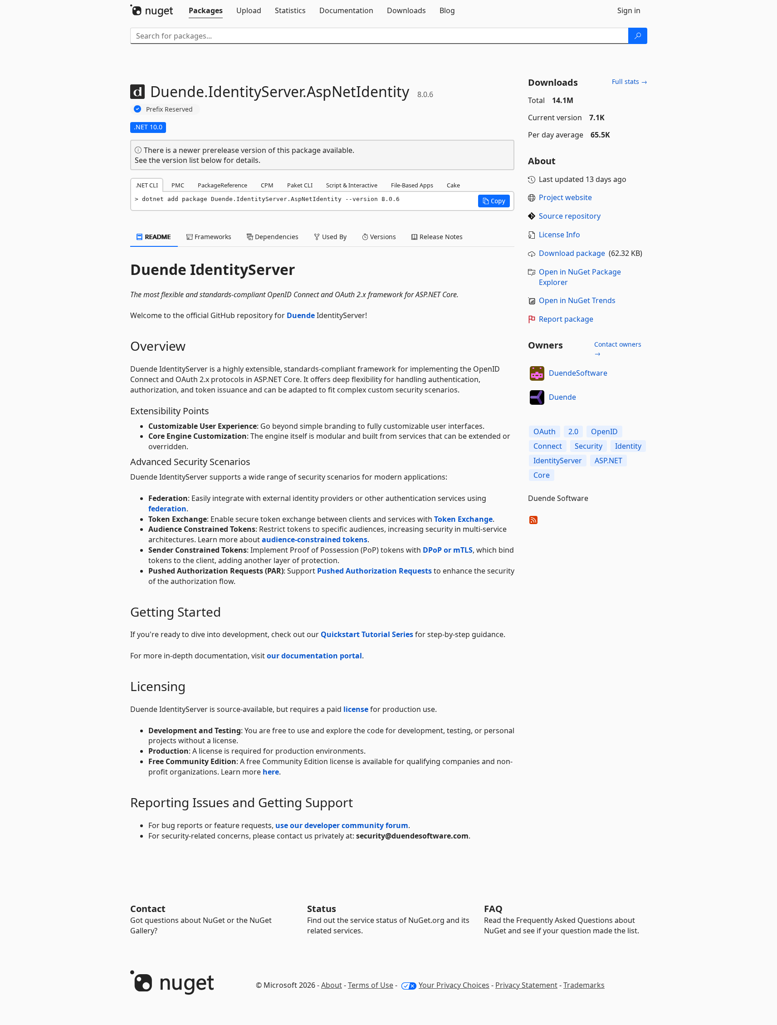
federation (167, 509)
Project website (565, 197)
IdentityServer (557, 461)
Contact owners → (617, 349)
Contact (148, 908)
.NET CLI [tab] (147, 185)
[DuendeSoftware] (537, 373)
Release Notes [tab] (440, 236)
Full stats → (629, 81)
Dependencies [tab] (275, 236)
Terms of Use (370, 985)
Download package (572, 253)
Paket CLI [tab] (300, 185)
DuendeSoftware (578, 373)
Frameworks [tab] (212, 236)
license (355, 709)
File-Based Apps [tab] (412, 185)
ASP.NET (608, 461)
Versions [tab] (382, 236)
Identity (628, 446)
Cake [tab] (453, 185)
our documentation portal (314, 656)
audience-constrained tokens (314, 539)
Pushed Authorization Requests (374, 571)
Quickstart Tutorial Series (367, 634)
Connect (547, 446)
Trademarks (584, 985)
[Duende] (537, 397)
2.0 (573, 431)
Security (588, 446)
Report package (566, 319)
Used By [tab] (333, 236)
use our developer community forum (341, 825)
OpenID (604, 431)
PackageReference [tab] (222, 185)
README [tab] (157, 236)
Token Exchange (463, 519)
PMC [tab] (177, 185)
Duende (301, 315)
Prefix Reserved (169, 109)
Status (321, 908)
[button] (494, 201)
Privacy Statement (526, 985)
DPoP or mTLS (448, 550)
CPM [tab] (267, 185)
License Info (559, 235)
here (271, 772)
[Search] (637, 36)
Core (541, 475)
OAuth (544, 431)
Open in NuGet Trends (577, 300)
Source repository (570, 216)
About (331, 985)
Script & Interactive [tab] (351, 185)
